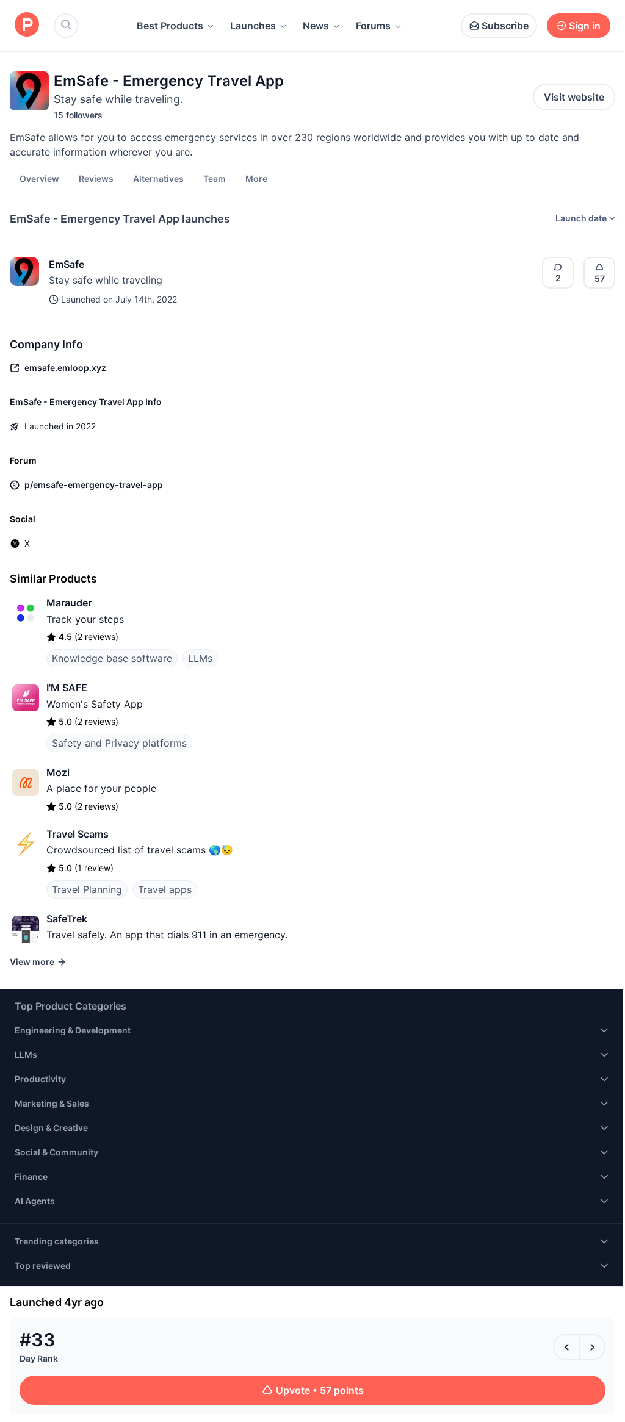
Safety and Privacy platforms (119, 743)
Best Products (170, 26)
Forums (373, 26)
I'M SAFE (66, 687)
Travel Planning (87, 889)
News (316, 26)
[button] (256, 178)
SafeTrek (66, 919)
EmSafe (66, 264)
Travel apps (165, 889)
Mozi (58, 772)
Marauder (69, 603)
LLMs (200, 658)
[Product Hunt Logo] (27, 25)
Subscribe (505, 26)
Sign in (585, 26)
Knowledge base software (112, 658)
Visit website (574, 97)
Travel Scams (77, 834)
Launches (253, 26)
